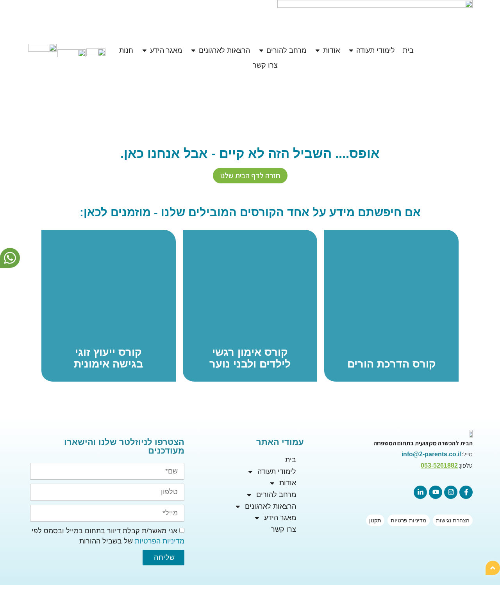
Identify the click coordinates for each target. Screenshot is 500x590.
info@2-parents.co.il (431, 454)
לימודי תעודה (276, 471)
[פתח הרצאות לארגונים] (193, 50)
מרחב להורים (276, 495)
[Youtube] (435, 492)
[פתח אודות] (317, 50)
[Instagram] (450, 492)
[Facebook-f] (466, 492)
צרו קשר (283, 529)
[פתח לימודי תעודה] (351, 50)
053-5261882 (439, 465)
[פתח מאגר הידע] (144, 50)
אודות (287, 483)
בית (290, 460)
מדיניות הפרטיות (159, 541)
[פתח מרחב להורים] (261, 50)
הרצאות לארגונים (270, 506)
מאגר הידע (280, 518)
